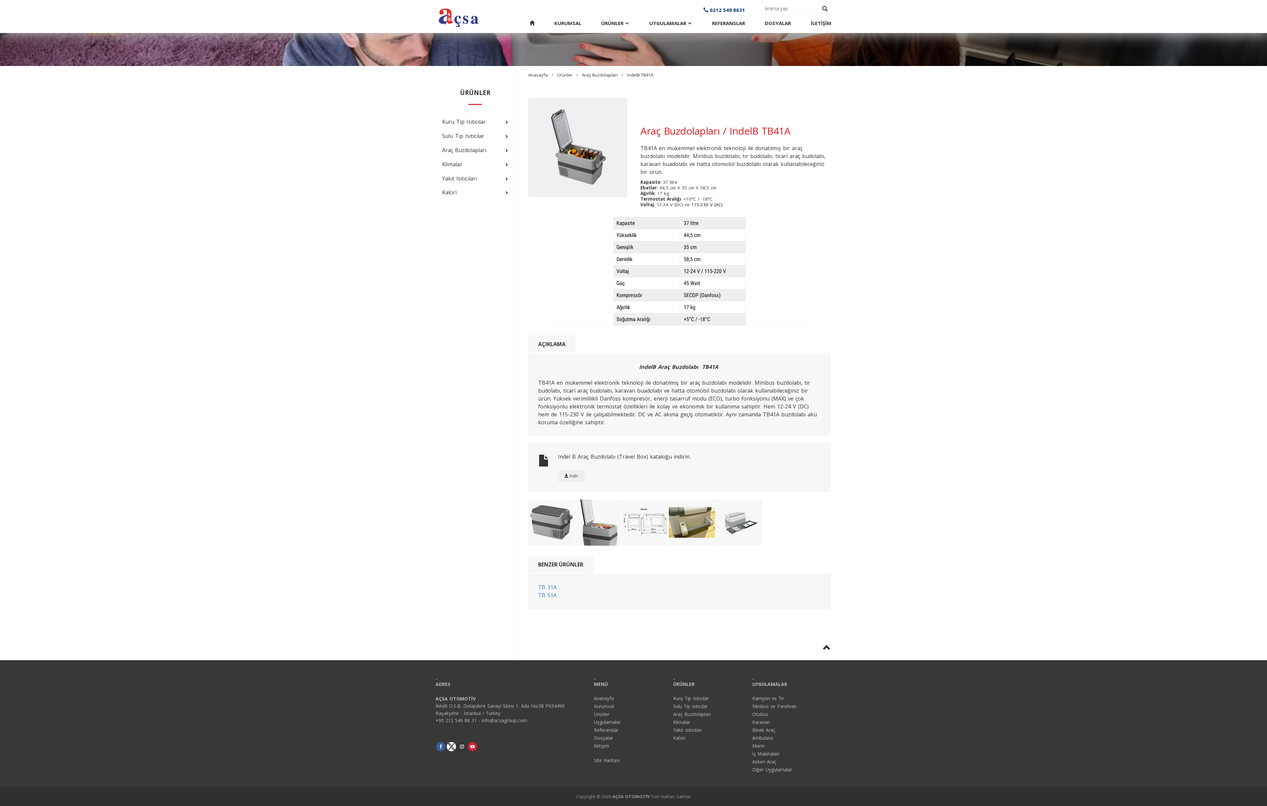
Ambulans (762, 738)
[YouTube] (472, 746)
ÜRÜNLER (613, 23)
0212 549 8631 (726, 10)
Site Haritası (607, 760)
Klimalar (681, 722)
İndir (573, 476)
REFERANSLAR (728, 23)
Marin (758, 746)
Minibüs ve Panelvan (774, 706)
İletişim (601, 746)
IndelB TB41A (640, 75)
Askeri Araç (764, 761)
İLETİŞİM (821, 23)
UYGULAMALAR (668, 23)
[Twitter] (451, 746)
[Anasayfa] (532, 23)
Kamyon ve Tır (768, 698)
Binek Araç (763, 730)
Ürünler (564, 75)
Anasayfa (538, 75)
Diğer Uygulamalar (772, 769)
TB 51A (547, 595)
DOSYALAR (778, 23)
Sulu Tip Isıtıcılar (690, 706)
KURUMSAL (567, 23)
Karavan (761, 722)
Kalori (679, 738)
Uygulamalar (607, 722)
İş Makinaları (765, 754)
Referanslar (606, 730)
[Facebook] (440, 746)
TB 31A (547, 587)
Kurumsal (604, 706)
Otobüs (760, 714)
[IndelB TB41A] (680, 270)
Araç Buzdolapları (600, 75)
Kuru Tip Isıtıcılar (691, 698)
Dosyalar (603, 738)
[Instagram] (462, 746)
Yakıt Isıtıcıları (687, 730)
